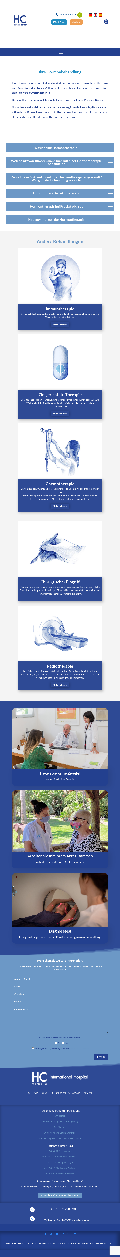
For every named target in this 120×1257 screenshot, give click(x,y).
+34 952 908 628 (67, 14)
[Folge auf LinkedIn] (63, 1233)
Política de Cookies (79, 1243)
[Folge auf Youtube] (57, 1233)
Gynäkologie (60, 1127)
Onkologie (60, 1115)
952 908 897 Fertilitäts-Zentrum (60, 1167)
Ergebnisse (76, 22)
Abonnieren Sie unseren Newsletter (60, 1195)
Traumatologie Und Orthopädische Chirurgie (60, 1138)
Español (93, 1243)
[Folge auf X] (51, 1233)
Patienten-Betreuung (60, 1145)
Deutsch (110, 1243)
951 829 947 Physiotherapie (60, 1173)
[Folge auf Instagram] (68, 1233)
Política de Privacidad (79, 1048)
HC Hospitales (14, 1243)
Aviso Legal (43, 1243)
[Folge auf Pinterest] (74, 1233)
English (101, 1243)
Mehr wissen (60, 324)
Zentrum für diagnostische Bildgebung (60, 1121)
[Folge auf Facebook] (45, 1233)
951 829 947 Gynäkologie (60, 1162)
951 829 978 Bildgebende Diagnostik (60, 1156)
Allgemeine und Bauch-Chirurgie (60, 1132)
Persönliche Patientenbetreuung (60, 1110)
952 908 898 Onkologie (60, 1151)
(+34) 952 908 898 (63, 1209)
